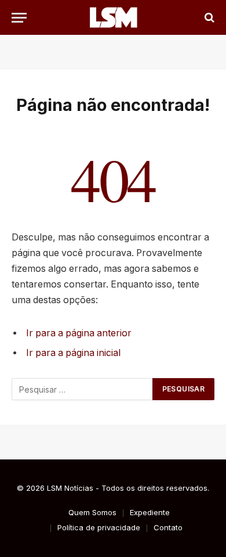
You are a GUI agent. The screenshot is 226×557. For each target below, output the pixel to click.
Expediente (150, 512)
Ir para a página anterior (79, 333)
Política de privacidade (98, 527)
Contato (168, 527)
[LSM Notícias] (113, 17)
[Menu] (19, 18)
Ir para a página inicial (73, 352)
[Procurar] (208, 18)
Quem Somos (92, 512)
